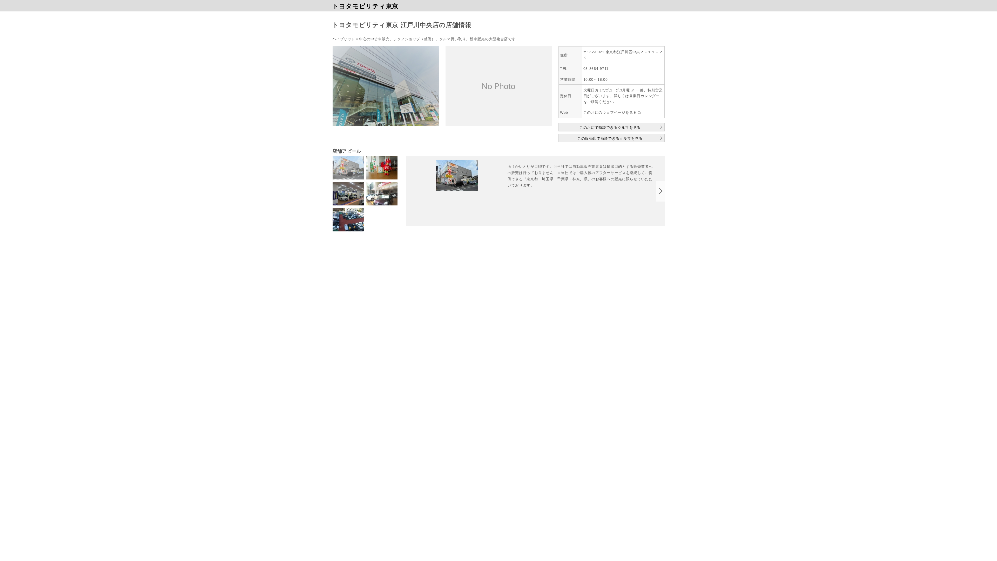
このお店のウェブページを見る (610, 112)
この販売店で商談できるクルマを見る (609, 138)
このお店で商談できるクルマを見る (610, 127)
